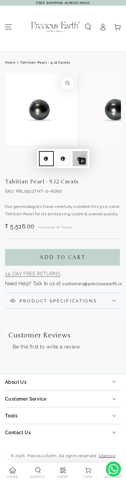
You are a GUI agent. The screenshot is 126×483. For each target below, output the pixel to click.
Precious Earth (42, 455)
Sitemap (106, 455)
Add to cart (63, 257)
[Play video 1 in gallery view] (80, 158)
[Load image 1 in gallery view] (46, 158)
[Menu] (8, 27)
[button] (88, 27)
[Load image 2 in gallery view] (63, 158)
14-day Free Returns (32, 273)
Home (10, 62)
